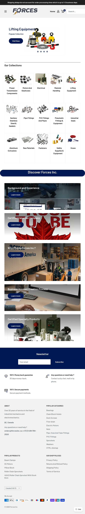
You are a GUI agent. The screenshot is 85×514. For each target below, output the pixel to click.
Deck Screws (51, 418)
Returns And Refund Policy (57, 464)
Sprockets (50, 440)
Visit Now (16, 41)
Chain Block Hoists (53, 414)
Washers (49, 444)
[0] (62, 11)
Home (52, 11)
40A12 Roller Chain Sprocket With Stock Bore (20, 476)
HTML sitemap (52, 448)
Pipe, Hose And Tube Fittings (57, 433)
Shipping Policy (52, 468)
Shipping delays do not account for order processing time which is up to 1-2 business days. (43, 2)
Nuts (48, 429)
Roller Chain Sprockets (13, 471)
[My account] (58, 11)
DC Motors (8, 464)
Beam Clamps (9, 460)
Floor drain (50, 421)
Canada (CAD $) (11, 488)
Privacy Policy (52, 460)
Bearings (50, 410)
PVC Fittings (51, 437)
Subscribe (59, 362)
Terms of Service (53, 471)
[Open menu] (5, 11)
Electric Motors (52, 425)
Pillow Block (9, 468)
